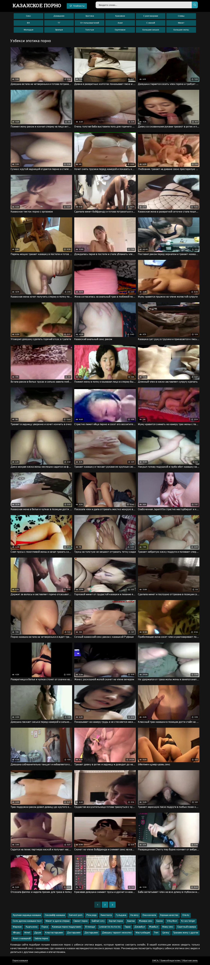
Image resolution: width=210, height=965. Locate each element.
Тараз (128, 927)
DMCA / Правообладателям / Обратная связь (175, 960)
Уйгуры (16, 932)
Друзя (37, 932)
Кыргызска (31, 927)
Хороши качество (169, 915)
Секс (28, 16)
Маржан (17, 927)
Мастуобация (143, 932)
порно (37, 5)
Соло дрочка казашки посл (27, 921)
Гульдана (121, 915)
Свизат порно (80, 921)
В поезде (90, 927)
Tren (156, 932)
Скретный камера (186, 927)
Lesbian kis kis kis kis (110, 927)
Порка (44, 927)
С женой (150, 23)
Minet (27, 932)
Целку (165, 932)
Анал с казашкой (22, 938)
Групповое (120, 30)
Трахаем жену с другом (185, 932)
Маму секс (167, 927)
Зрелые (59, 30)
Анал (120, 23)
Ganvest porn (75, 915)
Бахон (159, 921)
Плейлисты (79, 6)
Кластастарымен (54, 932)
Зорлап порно (116, 921)
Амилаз (131, 921)
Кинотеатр (106, 915)
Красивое (120, 16)
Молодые (28, 30)
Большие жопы (181, 30)
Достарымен (91, 932)
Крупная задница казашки (27, 915)
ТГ (59, 23)
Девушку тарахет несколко (117, 932)
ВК (28, 23)
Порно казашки (20, 960)
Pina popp (91, 915)
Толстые (89, 30)
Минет (181, 23)
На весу (134, 915)
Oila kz (185, 915)
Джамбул (140, 927)
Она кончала (149, 915)
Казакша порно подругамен (66, 927)
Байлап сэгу (98, 921)
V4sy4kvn (172, 921)
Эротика (89, 16)
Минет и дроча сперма (57, 921)
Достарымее (74, 932)
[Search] (195, 5)
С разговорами (150, 16)
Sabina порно (41, 938)
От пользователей (89, 23)
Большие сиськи (150, 30)
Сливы (181, 16)
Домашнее (58, 16)
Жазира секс (145, 921)
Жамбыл (153, 927)
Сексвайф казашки (55, 915)
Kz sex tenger (188, 921)
